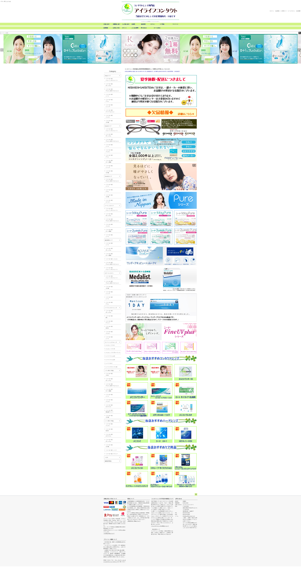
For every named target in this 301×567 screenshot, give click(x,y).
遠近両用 (143, 24)
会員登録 (277, 11)
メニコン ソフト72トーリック (113, 352)
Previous (1, 50)
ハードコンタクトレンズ (111, 307)
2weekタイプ (108, 126)
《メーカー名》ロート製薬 (109, 161)
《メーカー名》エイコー (109, 201)
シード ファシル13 (110, 356)
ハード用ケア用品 (109, 421)
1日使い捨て (106, 24)
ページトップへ (196, 494)
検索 (299, 33)
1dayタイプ (108, 75)
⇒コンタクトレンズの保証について (160, 526)
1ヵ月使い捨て (125, 24)
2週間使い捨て (116, 24)
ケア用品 (162, 24)
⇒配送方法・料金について (133, 521)
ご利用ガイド (284, 11)
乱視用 (133, 24)
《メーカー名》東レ (109, 316)
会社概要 (298, 11)
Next (299, 50)
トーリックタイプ (109, 205)
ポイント (124, 27)
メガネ (106, 457)
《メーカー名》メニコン (109, 116)
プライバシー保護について (110, 539)
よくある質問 (135, 27)
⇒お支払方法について (108, 533)
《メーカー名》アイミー (109, 322)
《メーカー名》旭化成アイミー (109, 411)
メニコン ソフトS (110, 345)
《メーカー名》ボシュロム (109, 84)
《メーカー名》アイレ (109, 100)
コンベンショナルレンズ (111, 342)
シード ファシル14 (110, 359)
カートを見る (157, 27)
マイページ (175, 24)
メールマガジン (291, 11)
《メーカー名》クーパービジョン (110, 111)
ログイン (272, 11)
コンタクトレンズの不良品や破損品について (162, 498)
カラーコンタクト (109, 273)
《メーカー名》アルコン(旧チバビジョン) (112, 90)
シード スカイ (109, 363)
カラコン (152, 24)
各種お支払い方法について (110, 498)
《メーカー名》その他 (109, 121)
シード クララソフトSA (111, 366)
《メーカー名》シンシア (109, 105)
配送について (131, 498)
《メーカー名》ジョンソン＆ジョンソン (112, 79)
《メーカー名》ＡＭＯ (109, 374)
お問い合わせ (178, 498)
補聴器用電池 (108, 461)
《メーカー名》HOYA (109, 327)
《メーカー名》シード (109, 95)
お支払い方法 (116, 27)
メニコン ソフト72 (110, 348)
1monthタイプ (108, 176)
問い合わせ (144, 27)
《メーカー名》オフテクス (109, 405)
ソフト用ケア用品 (109, 370)
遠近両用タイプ (108, 240)
